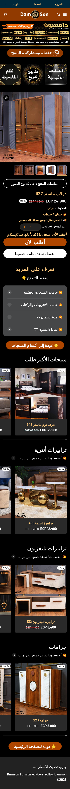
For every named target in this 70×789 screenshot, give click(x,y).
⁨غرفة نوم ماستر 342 (41, 424)
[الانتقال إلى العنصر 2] (51, 170)
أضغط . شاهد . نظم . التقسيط (35, 254)
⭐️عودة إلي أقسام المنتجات (35, 345)
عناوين (23, 4)
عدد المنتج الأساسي (54, 226)
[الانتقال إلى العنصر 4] (29, 170)
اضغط (43, 4)
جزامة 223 (40, 720)
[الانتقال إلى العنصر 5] (18, 170)
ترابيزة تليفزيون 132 (41, 622)
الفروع (65, 4)
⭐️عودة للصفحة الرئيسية (35, 746)
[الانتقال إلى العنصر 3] (40, 170)
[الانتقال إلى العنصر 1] (62, 170)
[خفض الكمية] (37, 227)
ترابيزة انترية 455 (41, 523)
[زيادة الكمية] (24, 227)
